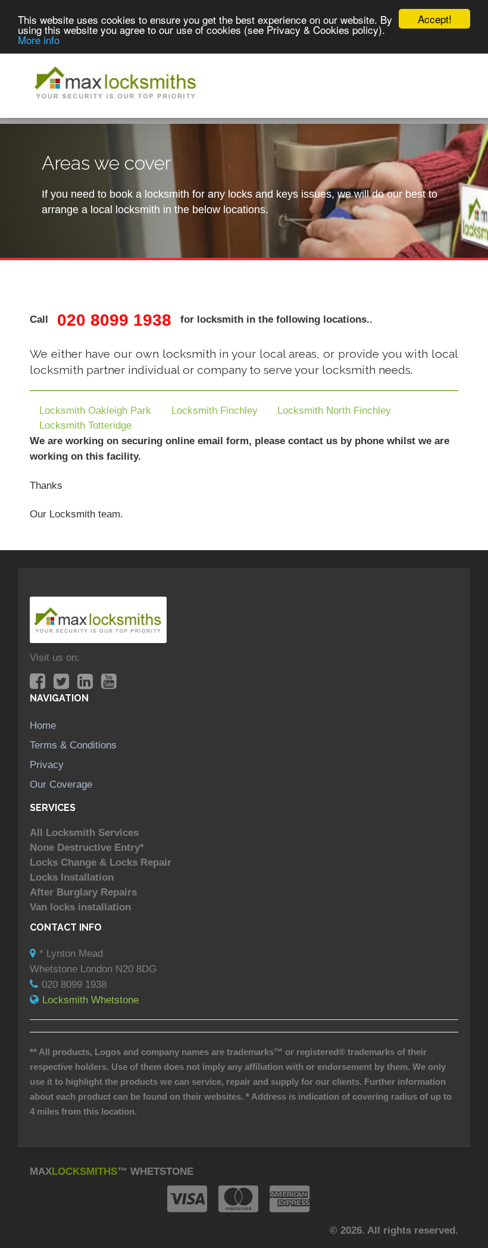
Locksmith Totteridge (85, 425)
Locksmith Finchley (214, 410)
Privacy (47, 764)
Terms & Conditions (73, 745)
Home (43, 725)
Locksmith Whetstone (90, 1000)
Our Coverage (61, 784)
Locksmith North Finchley (334, 410)
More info (39, 39)
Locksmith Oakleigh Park (95, 410)
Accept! (435, 18)
